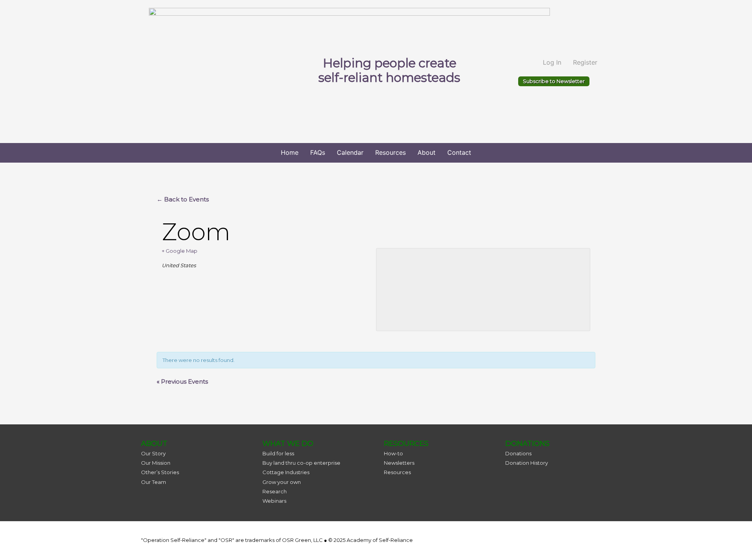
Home (289, 152)
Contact (459, 152)
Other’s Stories (160, 472)
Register (585, 62)
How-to (393, 453)
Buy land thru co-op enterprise (301, 463)
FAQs (317, 152)
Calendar (350, 152)
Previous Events (182, 381)
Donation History (526, 463)
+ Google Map (179, 251)
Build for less (278, 453)
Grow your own (281, 482)
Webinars (274, 501)
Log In (552, 62)
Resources (390, 152)
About (427, 152)
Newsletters (399, 463)
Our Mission (155, 463)
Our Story (153, 453)
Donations (518, 453)
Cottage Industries (285, 472)
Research (274, 491)
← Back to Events (183, 199)
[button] (553, 81)
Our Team (153, 482)
